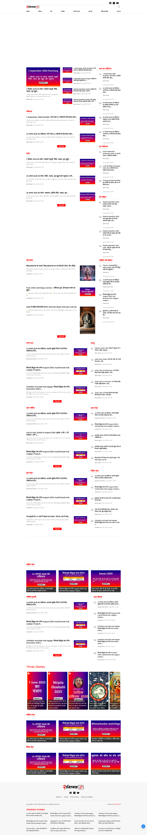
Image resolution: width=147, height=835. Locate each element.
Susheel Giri (29, 274)
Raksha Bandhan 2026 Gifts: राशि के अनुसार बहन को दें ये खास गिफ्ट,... (111, 247)
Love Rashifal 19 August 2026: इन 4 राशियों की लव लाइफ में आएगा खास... (111, 168)
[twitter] (114, 3)
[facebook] (110, 3)
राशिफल (29, 111)
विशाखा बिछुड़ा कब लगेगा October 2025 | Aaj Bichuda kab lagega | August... (109, 655)
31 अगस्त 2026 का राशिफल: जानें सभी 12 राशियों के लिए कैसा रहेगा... (112, 90)
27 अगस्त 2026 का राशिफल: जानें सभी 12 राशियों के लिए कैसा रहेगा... (112, 134)
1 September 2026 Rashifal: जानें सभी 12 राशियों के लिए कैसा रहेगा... (85, 69)
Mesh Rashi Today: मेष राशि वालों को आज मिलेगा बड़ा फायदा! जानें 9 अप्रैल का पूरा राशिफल (97, 706)
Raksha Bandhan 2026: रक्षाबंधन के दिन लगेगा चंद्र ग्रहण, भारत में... (85, 90)
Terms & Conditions (87, 797)
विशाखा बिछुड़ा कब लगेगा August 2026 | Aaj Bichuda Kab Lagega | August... (109, 615)
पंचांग (28, 153)
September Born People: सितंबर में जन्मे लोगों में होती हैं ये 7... (85, 79)
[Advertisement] (73, 26)
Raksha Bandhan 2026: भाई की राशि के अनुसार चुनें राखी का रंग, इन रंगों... (111, 233)
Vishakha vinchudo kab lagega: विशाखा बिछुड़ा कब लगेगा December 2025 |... (107, 522)
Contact (66, 797)
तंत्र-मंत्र (29, 260)
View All (61, 146)
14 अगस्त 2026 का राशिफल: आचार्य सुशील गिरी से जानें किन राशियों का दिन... (111, 282)
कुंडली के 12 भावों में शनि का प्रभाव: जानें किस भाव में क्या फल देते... (112, 313)
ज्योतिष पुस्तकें (31, 597)
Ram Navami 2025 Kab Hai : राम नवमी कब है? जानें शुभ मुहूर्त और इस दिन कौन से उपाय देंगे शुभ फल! (119, 706)
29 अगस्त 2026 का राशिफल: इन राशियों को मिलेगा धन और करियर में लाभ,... (111, 105)
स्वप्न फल (29, 343)
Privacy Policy (74, 797)
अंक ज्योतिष (30, 408)
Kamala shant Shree (31, 359)
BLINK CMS (117, 804)
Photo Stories (36, 667)
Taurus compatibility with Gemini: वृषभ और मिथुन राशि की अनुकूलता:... (111, 267)
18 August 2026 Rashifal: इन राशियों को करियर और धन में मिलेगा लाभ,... (112, 182)
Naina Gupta (29, 99)
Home (28, 11)
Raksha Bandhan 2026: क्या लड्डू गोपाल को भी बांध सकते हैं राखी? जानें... (85, 100)
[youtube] (117, 3)
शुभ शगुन (29, 473)
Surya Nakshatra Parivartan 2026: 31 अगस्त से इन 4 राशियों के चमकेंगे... (111, 153)
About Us (59, 797)
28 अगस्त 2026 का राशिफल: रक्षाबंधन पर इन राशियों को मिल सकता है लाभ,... (111, 119)
